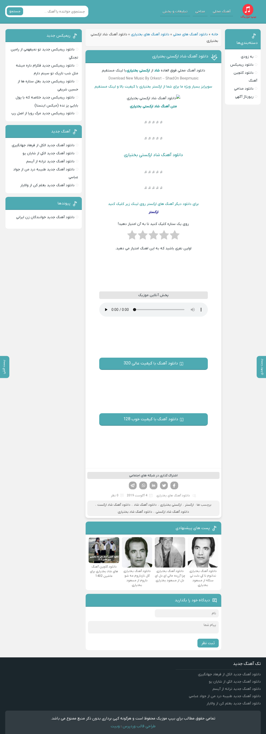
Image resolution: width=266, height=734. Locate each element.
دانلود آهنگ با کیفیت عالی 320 (151, 363)
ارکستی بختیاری (171, 505)
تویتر (164, 485)
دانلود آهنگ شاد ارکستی (172, 512)
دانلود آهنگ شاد (145, 505)
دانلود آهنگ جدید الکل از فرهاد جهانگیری (43, 145)
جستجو (15, 11)
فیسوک (174, 485)
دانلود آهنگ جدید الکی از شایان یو (49, 153)
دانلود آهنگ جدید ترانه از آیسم (50, 161)
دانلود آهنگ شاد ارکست (113, 505)
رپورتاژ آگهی (244, 96)
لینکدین (153, 485)
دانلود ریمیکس (242, 64)
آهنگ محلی (221, 11)
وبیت (115, 726)
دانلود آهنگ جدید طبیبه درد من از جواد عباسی (225, 696)
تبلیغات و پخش (175, 11)
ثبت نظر (208, 643)
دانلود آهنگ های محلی (190, 34)
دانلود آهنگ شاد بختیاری (135, 512)
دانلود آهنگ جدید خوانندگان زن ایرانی (45, 217)
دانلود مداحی (244, 88)
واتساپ (143, 485)
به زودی (247, 56)
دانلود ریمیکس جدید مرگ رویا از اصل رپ (43, 113)
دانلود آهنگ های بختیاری (150, 34)
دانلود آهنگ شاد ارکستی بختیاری (180, 56)
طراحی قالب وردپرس (139, 726)
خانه (214, 34)
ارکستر (189, 505)
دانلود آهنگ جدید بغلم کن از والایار (47, 185)
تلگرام (133, 485)
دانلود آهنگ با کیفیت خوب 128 (150, 419)
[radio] (174, 236)
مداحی (200, 11)
